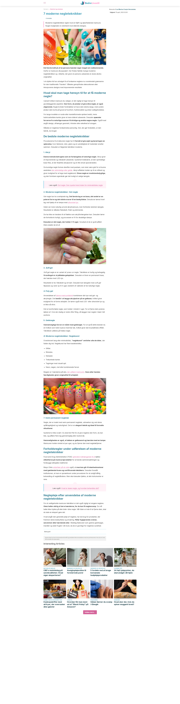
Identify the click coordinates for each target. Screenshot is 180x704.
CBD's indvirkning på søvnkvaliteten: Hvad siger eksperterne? (53, 572)
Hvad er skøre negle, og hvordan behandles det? (80, 488)
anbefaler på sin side (61, 467)
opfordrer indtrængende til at (84, 457)
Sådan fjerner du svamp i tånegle (101, 603)
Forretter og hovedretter (53, 600)
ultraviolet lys (73, 202)
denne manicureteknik (64, 296)
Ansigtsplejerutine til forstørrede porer (76, 571)
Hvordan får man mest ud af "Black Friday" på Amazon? (77, 604)
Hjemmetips (118, 568)
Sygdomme (94, 600)
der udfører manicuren (75, 372)
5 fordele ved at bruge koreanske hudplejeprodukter (100, 572)
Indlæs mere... (90, 612)
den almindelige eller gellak (62, 170)
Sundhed (117, 600)
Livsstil (69, 600)
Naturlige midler (49, 568)
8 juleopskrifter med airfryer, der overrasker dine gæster (54, 604)
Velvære (46, 9)
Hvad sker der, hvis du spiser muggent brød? (124, 603)
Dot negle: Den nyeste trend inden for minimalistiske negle (80, 185)
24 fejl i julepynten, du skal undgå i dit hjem (124, 571)
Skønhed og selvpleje (56, 9)
